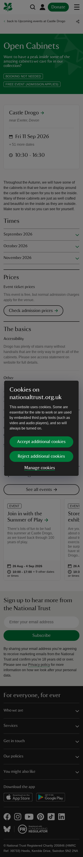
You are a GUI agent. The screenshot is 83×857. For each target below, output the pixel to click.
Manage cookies (39, 468)
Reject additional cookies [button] (41, 456)
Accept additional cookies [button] (41, 441)
